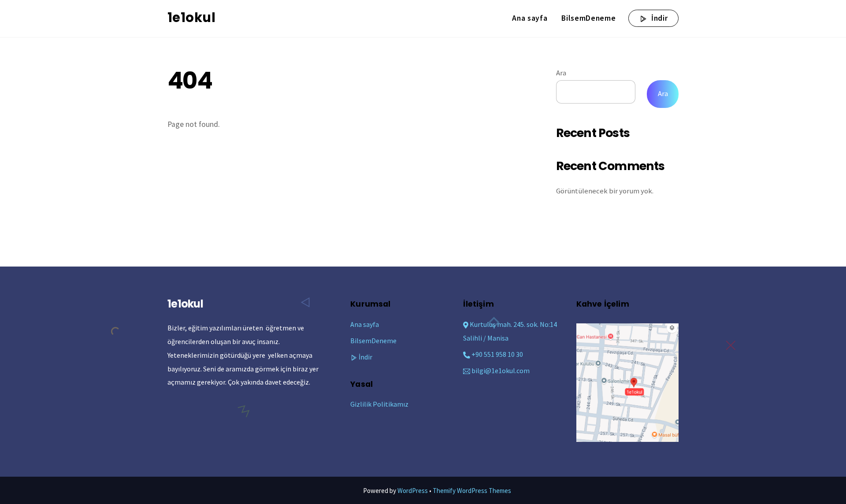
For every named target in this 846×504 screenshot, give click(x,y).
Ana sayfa (529, 18)
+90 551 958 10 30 (496, 354)
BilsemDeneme (588, 18)
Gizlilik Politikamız (379, 404)
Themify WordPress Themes (472, 490)
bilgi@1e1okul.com (500, 370)
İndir (658, 18)
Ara (561, 73)
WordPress (412, 490)
